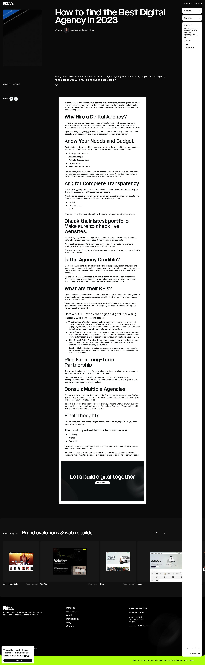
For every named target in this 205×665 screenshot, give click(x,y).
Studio (69, 615)
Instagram (142, 612)
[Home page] (9, 3)
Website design (75, 156)
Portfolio (70, 607)
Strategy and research (78, 153)
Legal (35, 648)
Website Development (78, 160)
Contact (70, 626)
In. (11, 99)
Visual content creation (79, 166)
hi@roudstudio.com (138, 608)
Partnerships (74, 163)
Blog (68, 622)
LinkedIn (133, 612)
